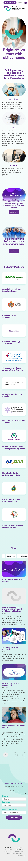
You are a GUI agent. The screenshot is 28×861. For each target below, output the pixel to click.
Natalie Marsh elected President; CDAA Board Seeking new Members (12, 609)
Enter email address (10, 809)
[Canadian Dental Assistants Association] (14, 8)
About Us (8, 847)
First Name (6, 796)
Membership (19, 849)
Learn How (14, 212)
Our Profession (18, 847)
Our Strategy (8, 849)
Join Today (14, 251)
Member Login (10, 3)
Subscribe (14, 817)
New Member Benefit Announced (11, 684)
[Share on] (25, 856)
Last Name (6, 802)
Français (20, 2)
